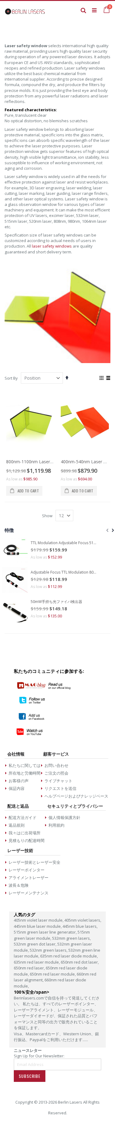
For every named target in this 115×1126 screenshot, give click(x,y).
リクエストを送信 (60, 788)
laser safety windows (52, 246)
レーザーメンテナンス (28, 893)
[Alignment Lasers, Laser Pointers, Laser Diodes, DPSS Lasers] (25, 10)
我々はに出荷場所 (24, 833)
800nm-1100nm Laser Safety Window (43, 461)
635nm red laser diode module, (69, 956)
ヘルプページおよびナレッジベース (76, 796)
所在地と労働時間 (24, 773)
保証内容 (17, 788)
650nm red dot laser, (80, 962)
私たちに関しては (24, 765)
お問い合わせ (56, 765)
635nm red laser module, (37, 962)
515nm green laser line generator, (46, 932)
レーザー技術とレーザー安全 (34, 862)
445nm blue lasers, (80, 926)
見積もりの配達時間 (26, 840)
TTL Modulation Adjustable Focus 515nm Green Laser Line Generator (64, 542)
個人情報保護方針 (64, 817)
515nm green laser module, (52, 935)
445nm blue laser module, (38, 926)
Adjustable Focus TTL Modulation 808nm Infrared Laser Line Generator (64, 572)
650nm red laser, (30, 968)
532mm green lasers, (71, 938)
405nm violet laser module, (39, 920)
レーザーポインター (26, 870)
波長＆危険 (19, 885)
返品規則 (17, 825)
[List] (108, 378)
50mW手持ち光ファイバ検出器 (56, 601)
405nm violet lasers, (82, 920)
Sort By (11, 378)
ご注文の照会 (56, 773)
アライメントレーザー (28, 877)
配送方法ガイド (22, 817)
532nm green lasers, (49, 950)
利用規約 (56, 825)
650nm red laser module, (53, 974)
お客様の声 (19, 780)
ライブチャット (58, 780)
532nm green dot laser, (35, 944)
